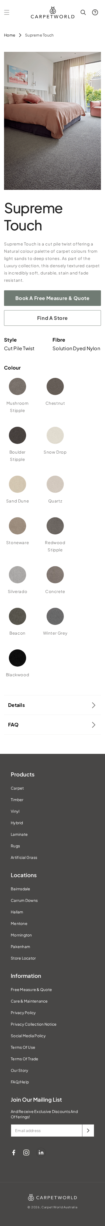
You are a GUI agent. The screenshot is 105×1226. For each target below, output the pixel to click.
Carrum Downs (24, 900)
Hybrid (17, 822)
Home (9, 34)
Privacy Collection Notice (34, 1024)
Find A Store (52, 318)
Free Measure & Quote (31, 989)
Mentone (19, 923)
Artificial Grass (24, 857)
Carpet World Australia (59, 1207)
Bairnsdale (20, 888)
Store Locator (23, 958)
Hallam (17, 911)
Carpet (17, 788)
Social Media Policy (28, 1035)
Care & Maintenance (29, 1001)
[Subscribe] (88, 1130)
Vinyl (15, 811)
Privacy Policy (23, 1012)
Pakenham (20, 946)
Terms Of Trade (24, 1058)
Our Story (19, 1070)
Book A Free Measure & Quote (52, 298)
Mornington (21, 934)
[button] (7, 12)
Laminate (19, 834)
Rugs (15, 845)
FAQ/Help (20, 1081)
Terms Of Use (23, 1047)
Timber (17, 799)
